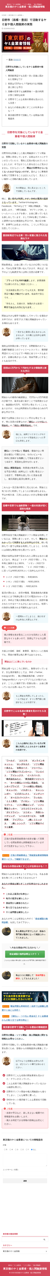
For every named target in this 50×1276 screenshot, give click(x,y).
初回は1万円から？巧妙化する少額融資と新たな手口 (25, 85)
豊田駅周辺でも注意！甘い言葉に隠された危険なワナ (26, 78)
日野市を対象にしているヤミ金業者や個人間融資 (24, 69)
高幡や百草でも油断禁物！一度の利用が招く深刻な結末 (26, 93)
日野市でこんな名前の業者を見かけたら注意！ (26, 101)
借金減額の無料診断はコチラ (23, 954)
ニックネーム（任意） (11, 1170)
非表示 (17, 59)
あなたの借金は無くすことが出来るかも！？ (26, 109)
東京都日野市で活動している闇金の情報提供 (26, 117)
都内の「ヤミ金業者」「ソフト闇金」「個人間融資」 (25, 1265)
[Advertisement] (19, 1214)
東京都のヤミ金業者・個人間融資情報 (25, 6)
